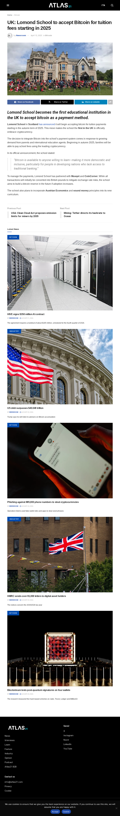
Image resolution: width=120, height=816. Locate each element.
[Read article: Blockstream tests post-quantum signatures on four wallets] (60, 648)
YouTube (68, 748)
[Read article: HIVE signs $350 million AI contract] (60, 272)
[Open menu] (8, 5)
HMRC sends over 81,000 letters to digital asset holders (36, 596)
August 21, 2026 (27, 318)
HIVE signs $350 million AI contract (25, 314)
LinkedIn (67, 744)
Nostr (66, 740)
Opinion (8, 758)
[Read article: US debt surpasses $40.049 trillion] (60, 366)
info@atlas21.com (14, 782)
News (7, 736)
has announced (47, 124)
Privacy (8, 786)
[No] (116, 808)
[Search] (112, 5)
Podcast (9, 762)
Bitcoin (17, 15)
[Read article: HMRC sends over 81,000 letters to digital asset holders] (60, 554)
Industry (14, 331)
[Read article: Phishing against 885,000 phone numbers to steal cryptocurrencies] (60, 460)
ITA (103, 5)
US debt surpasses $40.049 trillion (25, 408)
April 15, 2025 (36, 35)
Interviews (10, 740)
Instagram (68, 735)
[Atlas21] (60, 5)
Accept (55, 811)
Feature (8, 749)
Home (9, 15)
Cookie (8, 790)
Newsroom (21, 35)
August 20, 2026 (27, 412)
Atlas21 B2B (11, 766)
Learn (7, 744)
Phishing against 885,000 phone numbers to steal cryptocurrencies (43, 502)
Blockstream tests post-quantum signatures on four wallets (38, 690)
